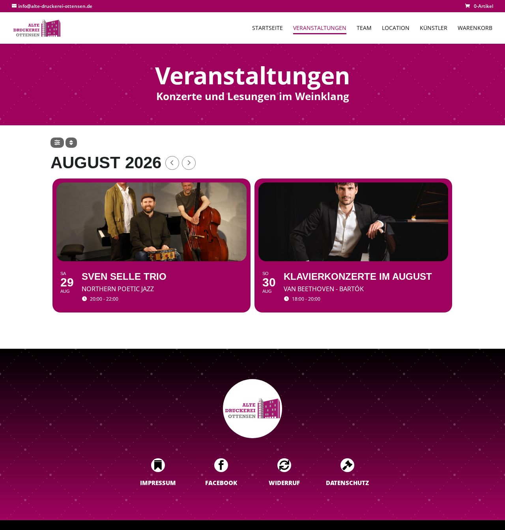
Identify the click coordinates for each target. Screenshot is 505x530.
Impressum (158, 483)
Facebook (221, 483)
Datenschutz (347, 483)
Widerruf (284, 483)
